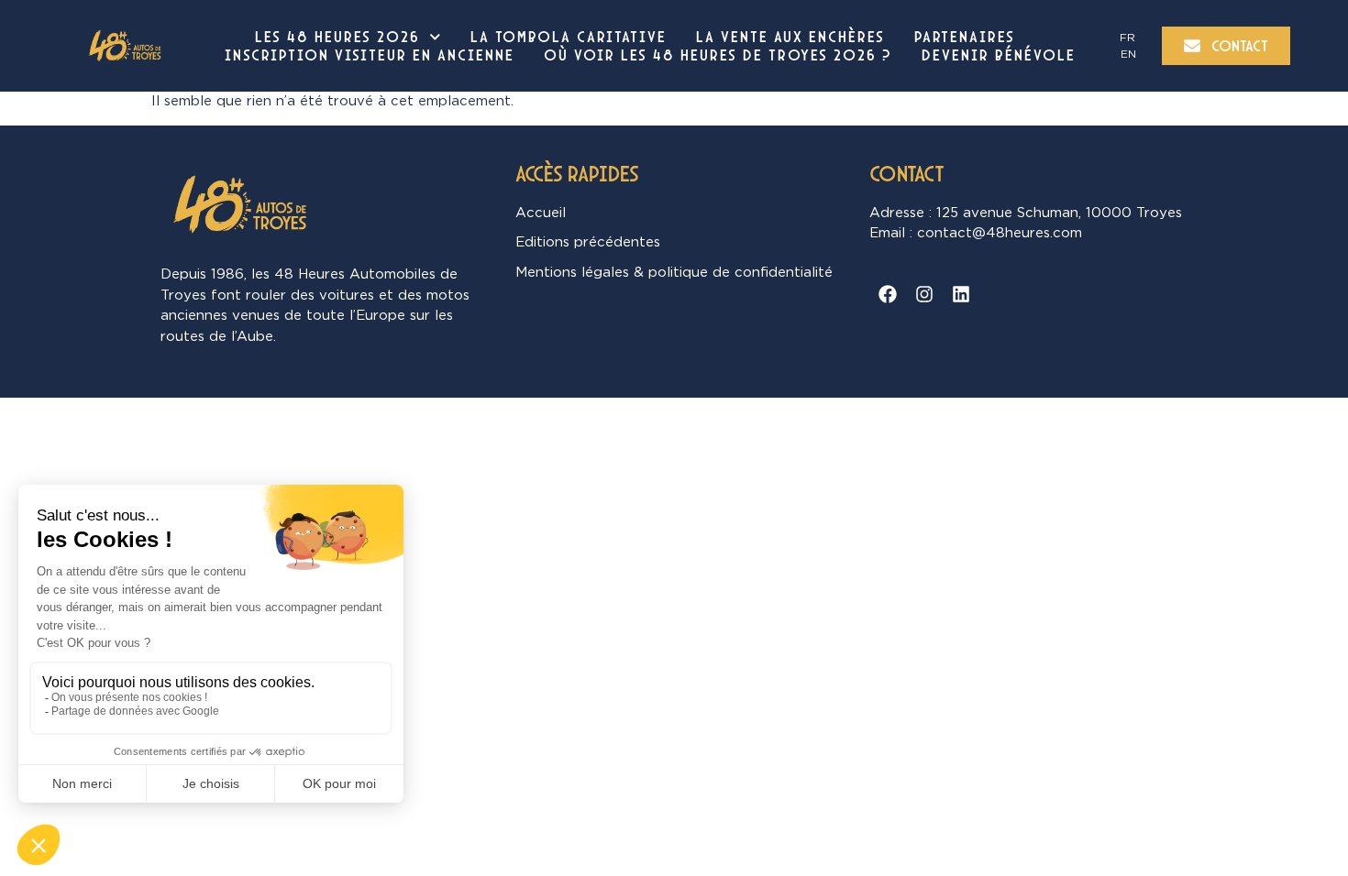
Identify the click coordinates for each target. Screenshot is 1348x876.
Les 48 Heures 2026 (337, 36)
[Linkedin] (961, 294)
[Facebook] (887, 294)
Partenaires (964, 36)
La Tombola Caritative (568, 36)
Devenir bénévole (999, 55)
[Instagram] (924, 294)
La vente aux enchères (790, 36)
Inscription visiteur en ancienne (369, 55)
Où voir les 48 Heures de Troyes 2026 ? (718, 55)
